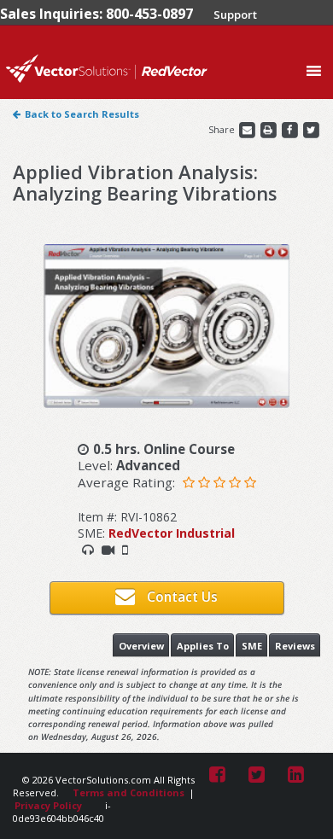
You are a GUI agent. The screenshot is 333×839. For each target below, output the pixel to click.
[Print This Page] (269, 129)
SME (252, 645)
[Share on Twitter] (310, 129)
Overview (141, 645)
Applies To (203, 645)
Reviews (295, 645)
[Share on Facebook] (290, 129)
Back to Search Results (82, 114)
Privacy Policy (48, 805)
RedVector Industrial (171, 533)
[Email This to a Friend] (248, 129)
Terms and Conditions (128, 792)
